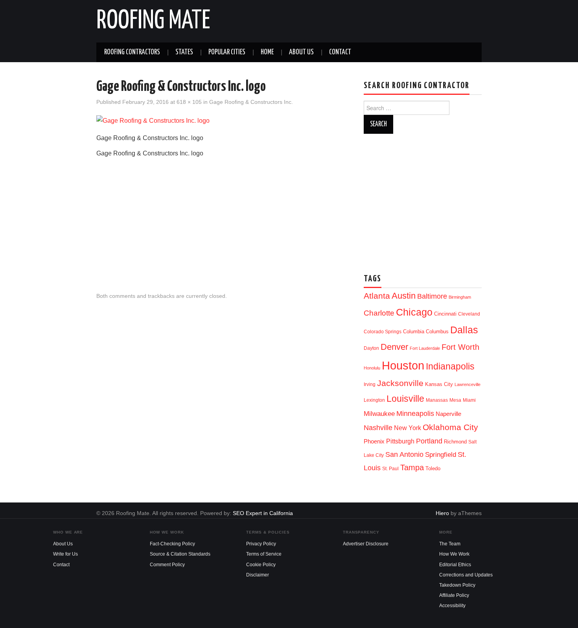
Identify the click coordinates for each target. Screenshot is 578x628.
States (184, 52)
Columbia (413, 331)
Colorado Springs (382, 331)
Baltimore (432, 296)
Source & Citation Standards (180, 554)
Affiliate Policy (454, 595)
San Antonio (404, 454)
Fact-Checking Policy (172, 544)
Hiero (442, 513)
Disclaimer (257, 575)
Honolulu (372, 368)
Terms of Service (264, 554)
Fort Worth (460, 347)
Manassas (437, 400)
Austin (404, 296)
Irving (370, 384)
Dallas (464, 329)
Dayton (371, 348)
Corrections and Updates (466, 575)
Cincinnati (445, 314)
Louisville (405, 398)
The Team (449, 544)
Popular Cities (226, 52)
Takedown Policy (457, 585)
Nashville (378, 428)
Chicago (414, 312)
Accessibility (452, 605)
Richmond (455, 442)
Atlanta (377, 296)
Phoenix (374, 441)
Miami (469, 400)
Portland (429, 441)
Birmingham (460, 297)
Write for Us (65, 554)
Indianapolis (450, 366)
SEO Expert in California (263, 513)
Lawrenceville (467, 384)
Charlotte (379, 313)
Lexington (374, 400)
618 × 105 (189, 102)
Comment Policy (167, 564)
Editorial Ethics (455, 564)
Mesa (455, 400)
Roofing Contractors (132, 52)
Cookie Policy (261, 564)
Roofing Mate (153, 21)
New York (407, 428)
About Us (301, 52)
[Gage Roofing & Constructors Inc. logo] (153, 120)
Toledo (432, 468)
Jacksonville (400, 383)
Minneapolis (415, 413)
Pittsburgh (400, 441)
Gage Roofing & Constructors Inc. (251, 102)
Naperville (448, 414)
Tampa (412, 467)
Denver (394, 347)
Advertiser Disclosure (365, 544)
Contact (340, 52)
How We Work (454, 554)
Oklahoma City (450, 427)
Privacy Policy (261, 544)
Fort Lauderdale (425, 348)
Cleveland (469, 314)
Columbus (437, 331)
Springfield (440, 454)
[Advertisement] (222, 218)
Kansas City (439, 384)
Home (267, 52)
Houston (403, 365)
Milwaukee (379, 413)
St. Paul (390, 468)
